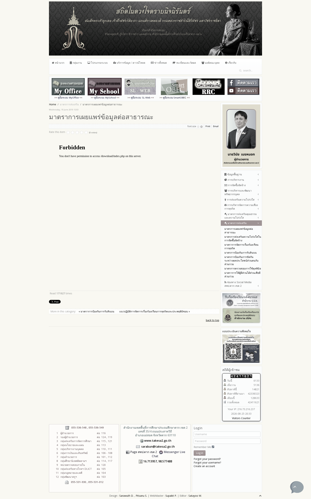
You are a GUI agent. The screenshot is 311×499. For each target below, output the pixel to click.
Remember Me (202, 447)
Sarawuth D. (126, 495)
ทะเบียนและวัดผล (186, 62)
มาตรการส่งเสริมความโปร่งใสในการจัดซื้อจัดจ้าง (242, 238)
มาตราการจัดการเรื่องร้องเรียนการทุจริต (241, 246)
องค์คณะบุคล (212, 62)
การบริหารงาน (235, 179)
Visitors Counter (241, 418)
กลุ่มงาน (77, 62)
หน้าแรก (59, 62)
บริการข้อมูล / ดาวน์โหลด (130, 62)
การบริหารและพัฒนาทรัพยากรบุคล (238, 192)
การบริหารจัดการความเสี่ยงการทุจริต (241, 206)
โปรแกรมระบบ (99, 62)
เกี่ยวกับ (231, 62)
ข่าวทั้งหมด (160, 62)
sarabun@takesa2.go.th (158, 447)
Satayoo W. (195, 495)
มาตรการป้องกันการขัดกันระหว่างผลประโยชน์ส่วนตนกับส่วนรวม (241, 260)
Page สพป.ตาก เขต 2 (143, 452)
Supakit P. (171, 495)
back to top (212, 320)
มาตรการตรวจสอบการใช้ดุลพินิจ (242, 268)
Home (52, 104)
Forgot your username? (207, 462)
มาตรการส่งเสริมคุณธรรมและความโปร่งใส (240, 215)
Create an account (204, 466)
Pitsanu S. (142, 495)
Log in (199, 453)
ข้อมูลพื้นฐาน (234, 174)
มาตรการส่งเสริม (237, 223)
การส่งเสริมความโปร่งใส (240, 199)
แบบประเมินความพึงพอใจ (236, 331)
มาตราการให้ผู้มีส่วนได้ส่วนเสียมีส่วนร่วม (242, 274)
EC (174, 97)
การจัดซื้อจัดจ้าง (236, 185)
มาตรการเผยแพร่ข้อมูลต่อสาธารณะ (238, 230)
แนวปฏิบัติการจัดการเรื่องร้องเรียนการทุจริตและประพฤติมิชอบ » (154, 311)
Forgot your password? (207, 459)
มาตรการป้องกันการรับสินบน (240, 252)
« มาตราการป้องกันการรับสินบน (97, 311)
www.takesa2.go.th (157, 441)
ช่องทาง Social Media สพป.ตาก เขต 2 (237, 283)
